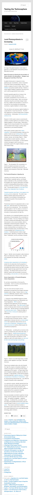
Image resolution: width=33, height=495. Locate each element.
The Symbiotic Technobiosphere (12, 438)
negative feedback (8, 424)
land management (24, 422)
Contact (13, 26)
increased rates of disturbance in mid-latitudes (14, 377)
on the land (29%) (14, 274)
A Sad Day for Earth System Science (12, 445)
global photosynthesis (15, 422)
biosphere (6, 421)
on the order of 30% (23, 187)
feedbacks (6, 87)
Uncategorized (7, 472)
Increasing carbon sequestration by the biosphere (15, 262)
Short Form (7, 470)
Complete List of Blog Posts (10, 29)
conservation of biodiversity (10, 323)
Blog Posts (16, 23)
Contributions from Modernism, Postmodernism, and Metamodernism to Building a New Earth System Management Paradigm (15, 441)
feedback (21, 421)
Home (6, 23)
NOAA (5, 259)
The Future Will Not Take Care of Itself (13, 456)
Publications (7, 26)
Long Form (10, 419)
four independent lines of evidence (16, 189)
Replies (15, 424)
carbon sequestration (13, 421)
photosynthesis (20, 134)
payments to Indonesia (12, 311)
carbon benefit (22, 305)
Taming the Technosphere (15, 9)
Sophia (6, 484)
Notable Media (24, 23)
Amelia (6, 481)
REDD (15, 302)
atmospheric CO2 (21, 419)
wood (8, 205)
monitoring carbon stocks (10, 310)
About (10, 23)
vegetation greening (18, 375)
